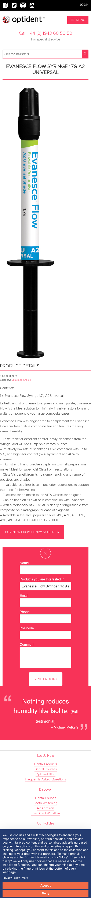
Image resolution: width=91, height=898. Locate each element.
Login (84, 5)
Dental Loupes (45, 798)
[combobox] (45, 54)
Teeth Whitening (45, 803)
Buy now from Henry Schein (30, 532)
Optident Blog (45, 774)
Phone (25, 611)
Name (24, 562)
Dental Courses (45, 769)
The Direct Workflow (45, 813)
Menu (80, 20)
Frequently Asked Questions (45, 779)
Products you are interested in (42, 579)
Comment (27, 644)
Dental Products (45, 764)
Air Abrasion (45, 808)
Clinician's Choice (21, 379)
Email (24, 595)
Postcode (27, 628)
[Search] (85, 54)
